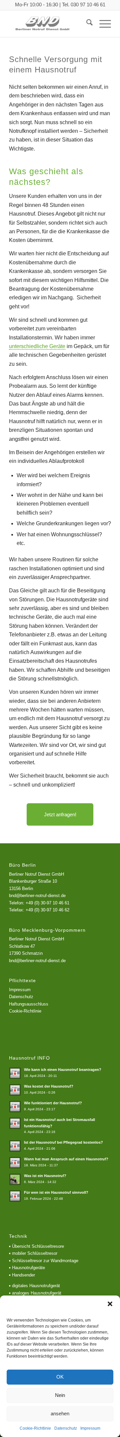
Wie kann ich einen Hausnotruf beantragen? (62, 1070)
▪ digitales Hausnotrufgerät (34, 1285)
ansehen (60, 1413)
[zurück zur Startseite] (50, 23)
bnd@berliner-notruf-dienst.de (37, 960)
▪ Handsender (22, 1274)
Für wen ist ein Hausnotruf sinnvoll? (56, 1192)
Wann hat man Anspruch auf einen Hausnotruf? (66, 1159)
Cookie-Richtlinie (35, 1428)
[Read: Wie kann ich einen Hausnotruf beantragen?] (15, 1073)
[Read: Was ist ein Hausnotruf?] (15, 1179)
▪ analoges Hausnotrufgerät (35, 1293)
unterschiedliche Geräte (37, 346)
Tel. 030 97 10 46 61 (83, 4)
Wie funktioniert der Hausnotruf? (53, 1103)
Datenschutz (65, 1428)
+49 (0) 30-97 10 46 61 (47, 902)
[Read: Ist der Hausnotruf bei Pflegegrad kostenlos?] (15, 1146)
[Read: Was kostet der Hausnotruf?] (15, 1090)
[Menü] (102, 23)
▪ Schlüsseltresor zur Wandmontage (43, 1260)
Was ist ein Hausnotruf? (45, 1176)
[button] (110, 1304)
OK (60, 1377)
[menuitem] (86, 23)
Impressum (90, 1428)
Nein (60, 1395)
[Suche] (86, 23)
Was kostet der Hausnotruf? (48, 1086)
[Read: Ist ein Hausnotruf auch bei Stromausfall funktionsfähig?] (15, 1123)
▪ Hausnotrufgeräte (27, 1267)
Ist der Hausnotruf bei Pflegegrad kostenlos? (63, 1142)
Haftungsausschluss (28, 1004)
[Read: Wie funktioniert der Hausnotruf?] (15, 1107)
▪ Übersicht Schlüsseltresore (36, 1246)
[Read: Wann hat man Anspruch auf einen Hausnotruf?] (15, 1163)
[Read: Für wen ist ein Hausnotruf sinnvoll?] (15, 1196)
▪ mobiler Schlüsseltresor (33, 1253)
